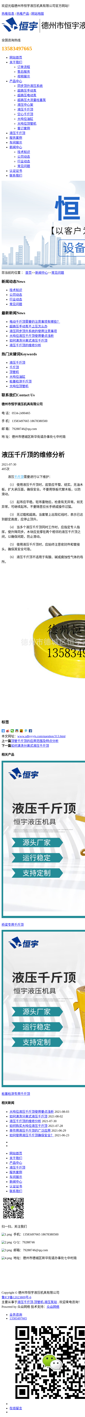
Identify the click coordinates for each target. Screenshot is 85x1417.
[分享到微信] (12, 730)
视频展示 (23, 76)
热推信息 (8, 13)
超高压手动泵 (26, 90)
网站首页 (15, 57)
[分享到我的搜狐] (21, 730)
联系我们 (15, 175)
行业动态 (23, 161)
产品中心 (15, 81)
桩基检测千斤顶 (20, 381)
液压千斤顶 (25, 109)
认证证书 (15, 170)
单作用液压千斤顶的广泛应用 (30, 1130)
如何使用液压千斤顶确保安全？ (31, 1135)
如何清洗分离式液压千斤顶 (28, 340)
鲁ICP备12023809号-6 (16, 1297)
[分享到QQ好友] (17, 730)
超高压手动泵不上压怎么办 (28, 326)
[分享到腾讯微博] (26, 730)
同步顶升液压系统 (30, 86)
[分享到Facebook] (30, 730)
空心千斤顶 (25, 114)
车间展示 (15, 142)
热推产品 (22, 13)
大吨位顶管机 (26, 123)
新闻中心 (15, 147)
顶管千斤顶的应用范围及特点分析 (35, 741)
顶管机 (14, 372)
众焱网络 (53, 1306)
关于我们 (15, 62)
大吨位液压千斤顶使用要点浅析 (31, 335)
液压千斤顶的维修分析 (25, 345)
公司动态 (23, 156)
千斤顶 (14, 367)
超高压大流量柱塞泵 (31, 100)
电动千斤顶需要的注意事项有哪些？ (34, 321)
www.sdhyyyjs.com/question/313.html (41, 736)
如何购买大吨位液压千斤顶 (28, 1126)
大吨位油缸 (25, 119)
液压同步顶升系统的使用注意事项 (33, 331)
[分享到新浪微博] (7, 730)
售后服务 (23, 71)
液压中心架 (25, 104)
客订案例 (23, 128)
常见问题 (23, 166)
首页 (28, 272)
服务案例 (15, 137)
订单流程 (23, 67)
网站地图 (37, 13)
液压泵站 (50, 1302)
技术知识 (23, 152)
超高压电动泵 (26, 95)
